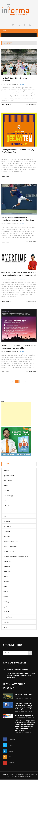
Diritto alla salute (9, 501)
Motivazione (27, 156)
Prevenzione (7, 571)
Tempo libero (8, 617)
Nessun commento (31, 104)
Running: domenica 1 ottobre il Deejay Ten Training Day (17, 150)
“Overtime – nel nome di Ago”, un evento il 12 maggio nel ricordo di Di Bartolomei (18, 274)
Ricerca (6, 576)
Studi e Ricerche (9, 612)
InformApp (7, 536)
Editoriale (6, 506)
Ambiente (7, 470)
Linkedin (11, 751)
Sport (33, 156)
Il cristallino (7, 531)
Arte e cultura (8, 481)
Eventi (22, 156)
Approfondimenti (9, 475)
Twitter (11, 745)
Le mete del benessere (11, 541)
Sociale (6, 597)
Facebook (12, 739)
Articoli (6, 486)
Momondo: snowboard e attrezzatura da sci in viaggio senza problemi (18, 346)
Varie (5, 627)
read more (5, 104)
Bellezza (6, 491)
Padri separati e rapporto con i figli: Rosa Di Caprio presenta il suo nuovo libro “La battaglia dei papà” (24, 706)
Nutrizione (7, 566)
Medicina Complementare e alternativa (16, 556)
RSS (10, 757)
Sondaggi (6, 602)
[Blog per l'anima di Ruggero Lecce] (19, 441)
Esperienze (7, 511)
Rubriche (6, 582)
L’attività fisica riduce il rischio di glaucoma (15, 79)
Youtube (11, 763)
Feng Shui (7, 521)
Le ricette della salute (10, 546)
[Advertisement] (16, 414)
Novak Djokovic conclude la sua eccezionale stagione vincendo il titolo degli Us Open (17, 218)
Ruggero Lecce (27, 776)
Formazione (7, 526)
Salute (22, 84)
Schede (6, 592)
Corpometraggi (8, 496)
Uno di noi (7, 622)
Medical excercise (9, 551)
